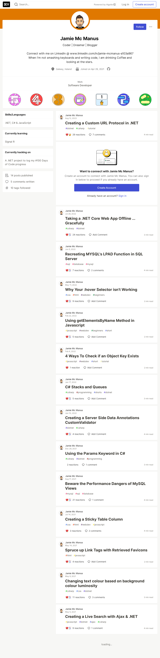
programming (84, 392)
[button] (14, 99)
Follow (140, 26)
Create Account (106, 187)
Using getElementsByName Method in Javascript (99, 322)
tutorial (91, 128)
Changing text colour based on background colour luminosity (104, 583)
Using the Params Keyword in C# (95, 453)
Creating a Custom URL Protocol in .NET (101, 123)
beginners (99, 295)
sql (68, 264)
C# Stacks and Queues (86, 387)
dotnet (70, 128)
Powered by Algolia (103, 4)
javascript (71, 330)
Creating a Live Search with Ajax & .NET (101, 616)
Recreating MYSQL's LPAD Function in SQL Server (104, 256)
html (76, 295)
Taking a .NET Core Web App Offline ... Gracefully (100, 220)
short (108, 330)
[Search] (16, 4)
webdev (86, 295)
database (77, 264)
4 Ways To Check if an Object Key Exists (102, 356)
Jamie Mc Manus (74, 115)
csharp (80, 128)
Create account (144, 4)
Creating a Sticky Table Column (94, 519)
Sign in (122, 195)
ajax (92, 621)
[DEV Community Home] (6, 4)
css (68, 295)
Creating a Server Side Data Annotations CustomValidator (102, 420)
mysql (89, 264)
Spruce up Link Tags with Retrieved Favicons (106, 550)
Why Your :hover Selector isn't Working (101, 289)
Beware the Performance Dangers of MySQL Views (105, 486)
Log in (125, 4)
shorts (98, 392)
